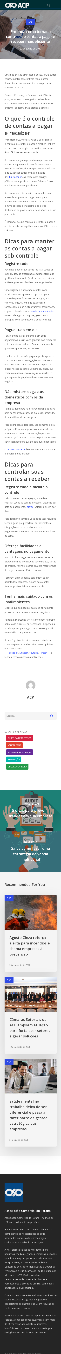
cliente (30, 506)
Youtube (33, 652)
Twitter (43, 652)
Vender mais (14, 745)
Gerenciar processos (20, 738)
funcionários (15, 176)
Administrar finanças (19, 752)
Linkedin (23, 652)
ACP (30, 22)
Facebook (13, 652)
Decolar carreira (17, 766)
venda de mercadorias (42, 311)
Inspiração (14, 759)
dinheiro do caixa (16, 449)
